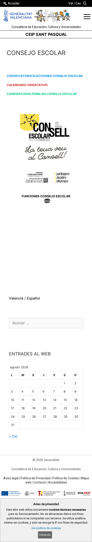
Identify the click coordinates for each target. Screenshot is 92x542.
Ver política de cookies (46, 528)
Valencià (16, 298)
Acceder (14, 3)
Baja (47, 201)
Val (70, 3)
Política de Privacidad (35, 478)
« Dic (13, 436)
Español (33, 298)
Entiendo (45, 534)
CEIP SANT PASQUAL (46, 34)
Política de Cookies (65, 478)
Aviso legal (11, 478)
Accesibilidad (57, 482)
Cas (78, 3)
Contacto (39, 482)
